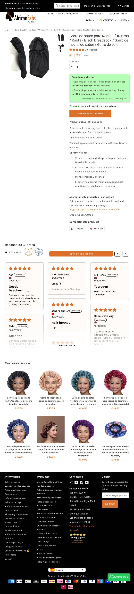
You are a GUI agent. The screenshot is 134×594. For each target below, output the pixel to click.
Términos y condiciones (16, 514)
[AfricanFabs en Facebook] (81, 483)
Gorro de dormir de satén (49, 557)
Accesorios (117, 13)
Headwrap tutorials (14, 530)
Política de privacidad (15, 534)
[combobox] (67, 6)
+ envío (86, 56)
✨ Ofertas (106, 20)
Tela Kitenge (43, 541)
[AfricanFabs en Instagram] (71, 483)
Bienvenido (11, 3)
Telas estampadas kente (49, 537)
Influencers (10, 554)
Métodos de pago (13, 502)
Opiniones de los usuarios (17, 486)
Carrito (125, 5)
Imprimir (9, 538)
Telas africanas (68, 13)
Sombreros (94, 13)
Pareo (40, 549)
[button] (77, 49)
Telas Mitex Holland (46, 545)
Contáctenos (11, 494)
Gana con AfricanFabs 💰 (17, 550)
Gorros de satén (45, 553)
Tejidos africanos (45, 486)
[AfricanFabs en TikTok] (76, 483)
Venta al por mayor (14, 542)
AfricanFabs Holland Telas (49, 482)
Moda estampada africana (50, 497)
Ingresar (88, 5)
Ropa (89, 20)
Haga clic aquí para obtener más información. (94, 209)
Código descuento (14, 546)
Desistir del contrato (15, 518)
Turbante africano (45, 521)
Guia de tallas (11, 510)
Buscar (8, 559)
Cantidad (74, 61)
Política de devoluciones (17, 506)
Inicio (49, 13)
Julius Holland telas (47, 533)
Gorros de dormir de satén (50, 513)
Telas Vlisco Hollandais (48, 562)
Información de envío (15, 498)
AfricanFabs (80, 576)
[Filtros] (117, 253)
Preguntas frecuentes (15, 490)
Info (124, 20)
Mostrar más (65, 345)
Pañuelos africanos (46, 517)
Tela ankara (42, 509)
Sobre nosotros (12, 482)
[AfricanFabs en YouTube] (87, 483)
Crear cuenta (103, 5)
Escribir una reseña (81, 253)
